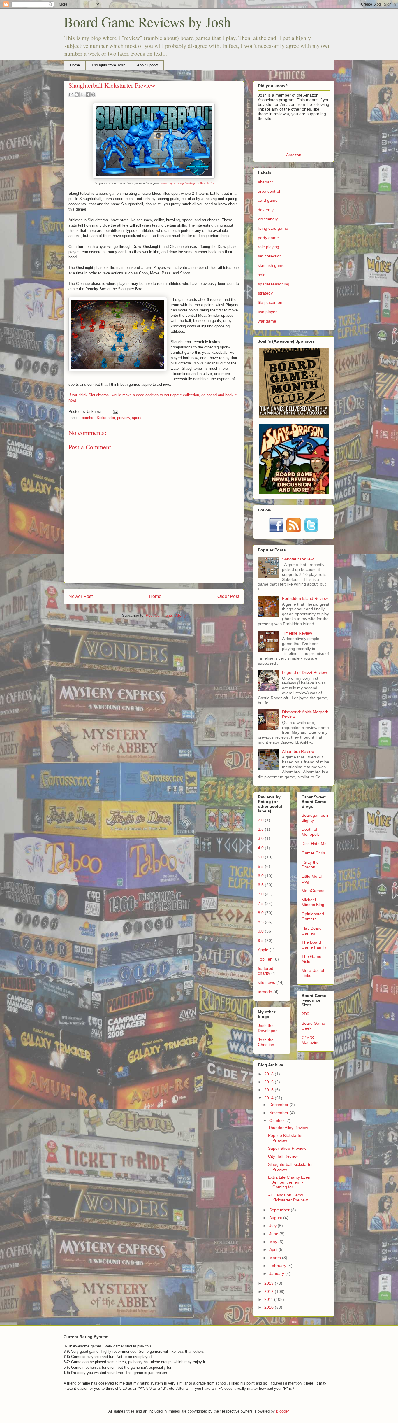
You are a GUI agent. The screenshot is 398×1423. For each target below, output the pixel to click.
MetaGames (313, 890)
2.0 (261, 820)
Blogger (282, 1411)
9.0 (261, 931)
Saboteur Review (298, 559)
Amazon (293, 155)
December (279, 1104)
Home (75, 65)
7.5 (261, 903)
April (274, 1249)
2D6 (305, 1014)
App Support (147, 65)
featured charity (265, 971)
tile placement (270, 302)
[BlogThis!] (77, 94)
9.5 (261, 940)
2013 (269, 1283)
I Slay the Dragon (310, 865)
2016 (269, 1081)
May (273, 1241)
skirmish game (271, 265)
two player (267, 311)
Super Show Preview (287, 1148)
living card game (273, 228)
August (276, 1217)
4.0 (261, 847)
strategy (265, 293)
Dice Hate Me (314, 843)
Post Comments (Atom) (166, 615)
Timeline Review (297, 633)
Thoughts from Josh (108, 65)
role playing (268, 246)
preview (123, 418)
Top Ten (265, 959)
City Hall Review (283, 1156)
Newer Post (80, 596)
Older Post (228, 596)
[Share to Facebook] (88, 94)
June (274, 1233)
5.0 (261, 857)
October (277, 1120)
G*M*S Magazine (311, 1040)
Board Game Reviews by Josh (147, 21)
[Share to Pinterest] (93, 94)
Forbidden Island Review (305, 598)
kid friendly (268, 219)
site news (266, 982)
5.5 (261, 866)
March (275, 1257)
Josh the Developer (267, 1028)
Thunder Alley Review (288, 1127)
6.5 (261, 884)
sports (137, 418)
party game (268, 237)
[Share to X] (82, 94)
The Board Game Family (314, 944)
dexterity (266, 209)
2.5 (261, 829)
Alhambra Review (298, 751)
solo (261, 274)
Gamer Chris (313, 853)
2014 (269, 1098)
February (278, 1265)
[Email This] (71, 94)
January (277, 1273)
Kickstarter (106, 418)
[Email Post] (114, 411)
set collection (270, 256)
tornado (265, 991)
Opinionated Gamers (313, 916)
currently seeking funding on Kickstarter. (188, 183)
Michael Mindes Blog (313, 902)
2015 (269, 1089)
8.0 (261, 912)
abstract (265, 182)
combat (88, 418)
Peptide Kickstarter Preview (285, 1138)
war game (267, 321)
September (280, 1210)
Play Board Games (312, 930)
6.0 (261, 875)
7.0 (261, 894)
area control (269, 191)
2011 (269, 1299)
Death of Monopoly (311, 832)
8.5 (261, 922)
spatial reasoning (273, 284)
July (273, 1225)
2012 (269, 1291)
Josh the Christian (266, 1042)
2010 (269, 1307)
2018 (269, 1074)
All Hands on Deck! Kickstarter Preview (288, 1197)
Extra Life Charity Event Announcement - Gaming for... (289, 1182)
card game (268, 200)
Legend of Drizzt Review (304, 672)
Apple (263, 949)
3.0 (261, 838)
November (279, 1112)
